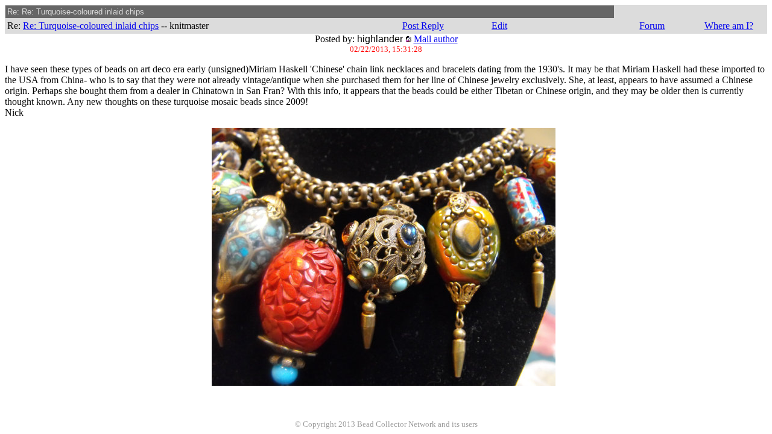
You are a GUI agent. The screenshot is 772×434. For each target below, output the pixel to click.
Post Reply (423, 25)
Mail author (436, 39)
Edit (499, 25)
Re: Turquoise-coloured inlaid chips (91, 25)
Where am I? (728, 25)
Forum (652, 25)
